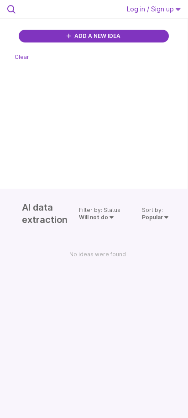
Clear (22, 56)
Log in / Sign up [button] (151, 9)
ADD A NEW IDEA (96, 35)
